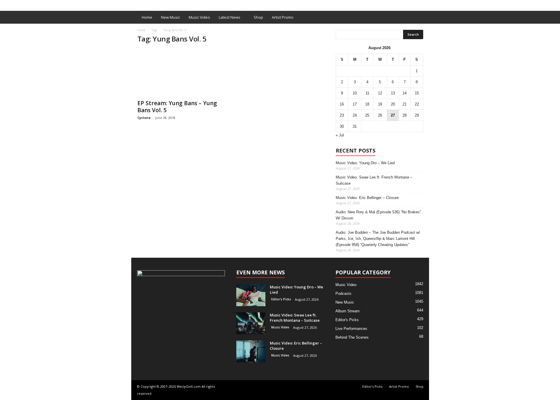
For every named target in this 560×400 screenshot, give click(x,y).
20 (393, 104)
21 (404, 104)
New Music (170, 17)
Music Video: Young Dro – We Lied (365, 163)
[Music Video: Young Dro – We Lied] (250, 295)
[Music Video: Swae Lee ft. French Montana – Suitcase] (250, 323)
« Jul (340, 135)
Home (147, 17)
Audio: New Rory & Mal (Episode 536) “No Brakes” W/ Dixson (378, 215)
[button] (420, 17)
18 (367, 104)
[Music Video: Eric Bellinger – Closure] (250, 351)
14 (404, 93)
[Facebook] (415, 4)
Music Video (199, 17)
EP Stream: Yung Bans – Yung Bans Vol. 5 (177, 106)
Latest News (229, 17)
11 (367, 93)
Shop (225, 4)
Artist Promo (203, 4)
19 (380, 104)
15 (417, 93)
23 (342, 115)
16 (342, 104)
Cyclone (143, 117)
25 (367, 115)
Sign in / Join (143, 4)
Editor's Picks (281, 299)
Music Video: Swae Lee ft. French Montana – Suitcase (374, 180)
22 (417, 104)
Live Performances (351, 328)
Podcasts (343, 293)
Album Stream (347, 311)
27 (393, 115)
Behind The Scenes (352, 337)
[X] (424, 4)
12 (380, 93)
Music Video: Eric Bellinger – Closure (367, 197)
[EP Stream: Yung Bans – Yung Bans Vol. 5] (181, 72)
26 (380, 115)
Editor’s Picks (173, 4)
